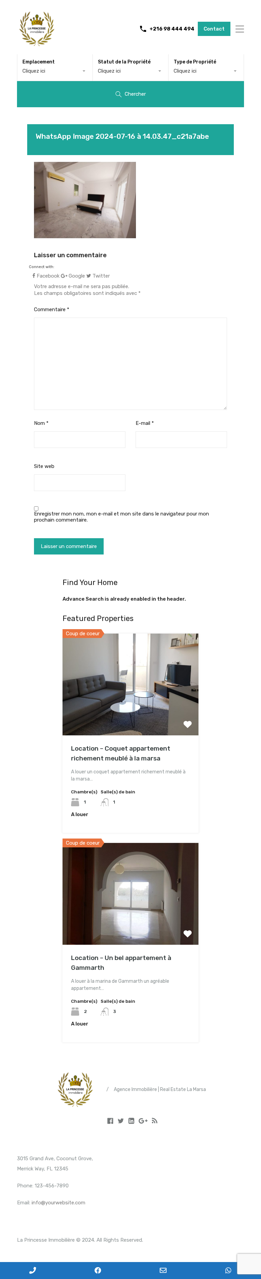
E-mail (145, 423)
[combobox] (54, 71)
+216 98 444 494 (172, 29)
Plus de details (130, 715)
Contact (214, 29)
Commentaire (51, 309)
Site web (44, 466)
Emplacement (38, 62)
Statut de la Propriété (124, 62)
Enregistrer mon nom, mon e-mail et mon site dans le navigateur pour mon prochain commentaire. (121, 517)
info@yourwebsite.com (58, 1203)
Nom (41, 423)
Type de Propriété (195, 62)
